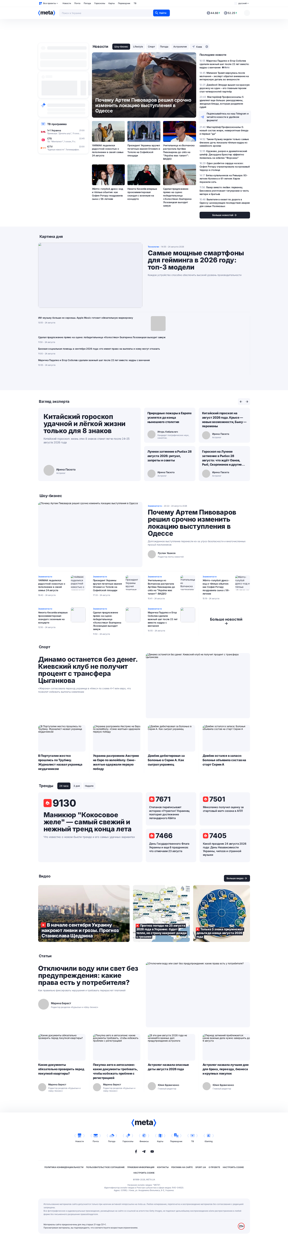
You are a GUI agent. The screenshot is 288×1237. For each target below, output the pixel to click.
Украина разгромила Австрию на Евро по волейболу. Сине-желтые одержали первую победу (116, 762)
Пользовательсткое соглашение (105, 1167)
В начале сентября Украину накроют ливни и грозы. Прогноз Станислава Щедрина (84, 913)
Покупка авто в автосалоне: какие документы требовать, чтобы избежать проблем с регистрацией (115, 1071)
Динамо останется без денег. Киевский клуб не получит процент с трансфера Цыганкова (88, 670)
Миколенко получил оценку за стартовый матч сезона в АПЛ (223, 808)
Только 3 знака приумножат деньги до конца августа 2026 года (221, 913)
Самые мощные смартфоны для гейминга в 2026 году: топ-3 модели (196, 260)
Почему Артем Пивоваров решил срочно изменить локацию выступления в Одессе (192, 523)
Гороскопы (99, 3)
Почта (77, 3)
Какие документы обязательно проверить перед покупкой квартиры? (61, 1069)
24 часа (63, 785)
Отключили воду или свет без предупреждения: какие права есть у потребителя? (88, 975)
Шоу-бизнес (121, 46)
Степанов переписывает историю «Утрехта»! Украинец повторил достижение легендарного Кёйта (169, 812)
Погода (87, 3)
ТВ (135, 3)
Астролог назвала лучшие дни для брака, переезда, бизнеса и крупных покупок (225, 1069)
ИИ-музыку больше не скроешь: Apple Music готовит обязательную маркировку (85, 317)
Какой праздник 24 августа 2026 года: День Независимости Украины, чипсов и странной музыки (224, 849)
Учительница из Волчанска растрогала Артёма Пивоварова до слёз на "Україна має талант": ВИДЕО (179, 152)
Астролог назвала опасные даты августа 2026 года (168, 1067)
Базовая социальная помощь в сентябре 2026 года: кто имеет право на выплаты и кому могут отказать (99, 348)
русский (242, 3)
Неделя (89, 785)
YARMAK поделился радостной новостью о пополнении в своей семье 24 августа (108, 150)
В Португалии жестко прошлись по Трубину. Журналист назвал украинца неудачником (60, 762)
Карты (111, 3)
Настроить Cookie (233, 1167)
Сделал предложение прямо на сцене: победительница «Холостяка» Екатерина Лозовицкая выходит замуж (177, 197)
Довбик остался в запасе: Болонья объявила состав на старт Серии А (224, 760)
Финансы (144, 1141)
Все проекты (49, 3)
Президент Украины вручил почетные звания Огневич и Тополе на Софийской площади (143, 150)
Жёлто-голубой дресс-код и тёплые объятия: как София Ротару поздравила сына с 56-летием (107, 193)
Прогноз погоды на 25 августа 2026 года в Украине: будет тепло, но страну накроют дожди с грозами (161, 913)
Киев (199, 46)
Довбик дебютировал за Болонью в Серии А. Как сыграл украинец (166, 760)
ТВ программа (57, 124)
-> (226, 621)
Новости (67, 3)
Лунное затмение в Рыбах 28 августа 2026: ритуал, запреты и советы (169, 456)
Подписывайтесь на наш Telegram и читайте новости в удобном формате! (228, 117)
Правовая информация (140, 1167)
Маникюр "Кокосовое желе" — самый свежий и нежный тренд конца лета (88, 822)
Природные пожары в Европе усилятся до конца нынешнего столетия (169, 417)
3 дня (76, 785)
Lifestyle (138, 46)
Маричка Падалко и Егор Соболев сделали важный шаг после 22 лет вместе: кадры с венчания (94, 360)
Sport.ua (200, 1167)
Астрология (180, 46)
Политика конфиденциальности (63, 1167)
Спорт (151, 46)
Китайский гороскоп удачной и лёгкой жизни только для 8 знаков (84, 423)
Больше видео (235, 878)
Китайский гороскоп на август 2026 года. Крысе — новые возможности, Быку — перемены (224, 419)
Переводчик (124, 3)
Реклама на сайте (182, 1167)
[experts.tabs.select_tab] (241, 401)
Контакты (163, 1167)
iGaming (209, 1141)
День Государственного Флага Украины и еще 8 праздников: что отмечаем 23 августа (169, 847)
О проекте (214, 1167)
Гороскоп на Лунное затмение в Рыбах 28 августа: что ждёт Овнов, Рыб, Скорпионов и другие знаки (222, 458)
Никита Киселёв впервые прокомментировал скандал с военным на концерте (142, 193)
